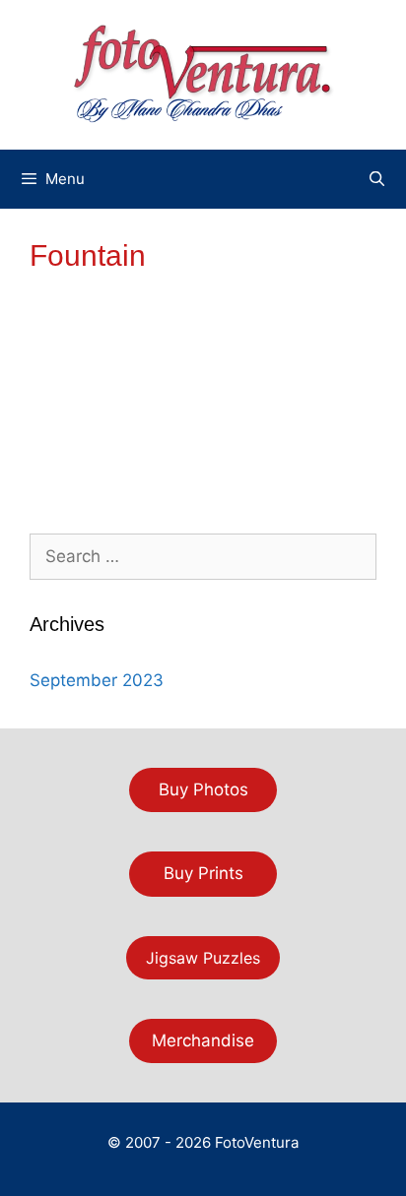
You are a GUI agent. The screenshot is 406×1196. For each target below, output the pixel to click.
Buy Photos (203, 789)
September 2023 (97, 680)
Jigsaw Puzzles (203, 958)
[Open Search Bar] (377, 179)
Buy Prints (203, 873)
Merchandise (203, 1040)
